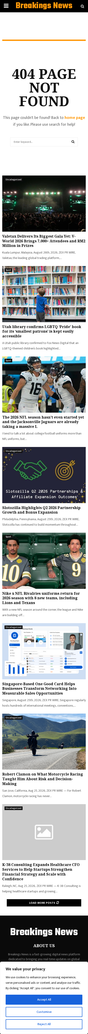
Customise (44, 1011)
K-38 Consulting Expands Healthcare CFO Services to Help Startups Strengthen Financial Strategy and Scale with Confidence (41, 871)
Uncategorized (13, 179)
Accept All (44, 999)
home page (75, 117)
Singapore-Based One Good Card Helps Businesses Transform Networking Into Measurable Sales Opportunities (39, 688)
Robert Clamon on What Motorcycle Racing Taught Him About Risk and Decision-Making (42, 779)
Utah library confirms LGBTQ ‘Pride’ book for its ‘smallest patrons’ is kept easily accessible (41, 331)
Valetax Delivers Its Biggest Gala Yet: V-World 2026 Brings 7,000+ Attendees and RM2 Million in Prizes (43, 241)
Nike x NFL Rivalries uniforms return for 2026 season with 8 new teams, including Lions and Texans (41, 598)
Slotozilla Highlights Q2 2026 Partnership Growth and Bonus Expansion (41, 510)
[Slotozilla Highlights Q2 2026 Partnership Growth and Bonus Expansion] (44, 475)
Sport (8, 270)
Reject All (44, 1024)
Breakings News (44, 6)
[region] (44, 998)
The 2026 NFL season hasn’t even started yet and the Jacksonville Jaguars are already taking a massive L (43, 422)
